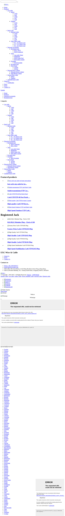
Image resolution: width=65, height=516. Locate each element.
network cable (38, 276)
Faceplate (13, 61)
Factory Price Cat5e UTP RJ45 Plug (20, 229)
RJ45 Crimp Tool (19, 58)
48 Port (16, 69)
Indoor (12, 12)
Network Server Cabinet (17, 72)
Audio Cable (17, 276)
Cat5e (15, 13)
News (5, 84)
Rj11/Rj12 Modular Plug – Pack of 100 (21, 222)
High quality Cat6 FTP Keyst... (18, 204)
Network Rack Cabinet (13, 70)
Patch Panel (14, 66)
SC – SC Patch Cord (19, 46)
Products (6, 9)
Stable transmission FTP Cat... (18, 191)
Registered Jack (15, 49)
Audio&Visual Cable (13, 79)
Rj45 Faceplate (18, 62)
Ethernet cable (46, 276)
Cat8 (15, 19)
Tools (12, 53)
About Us (6, 81)
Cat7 (15, 18)
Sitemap (29, 275)
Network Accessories (13, 47)
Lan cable (10, 10)
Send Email (4, 291)
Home (5, 7)
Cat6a (15, 16)
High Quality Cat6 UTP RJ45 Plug (19, 235)
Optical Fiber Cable (12, 75)
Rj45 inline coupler (19, 59)
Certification (10, 82)
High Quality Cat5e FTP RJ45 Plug (19, 242)
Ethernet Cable (15, 32)
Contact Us (7, 87)
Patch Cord (10, 30)
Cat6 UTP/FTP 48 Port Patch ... (18, 197)
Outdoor (13, 21)
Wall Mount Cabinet (16, 73)
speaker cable (4, 276)
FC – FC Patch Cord (19, 43)
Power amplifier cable (28, 276)
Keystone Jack (15, 64)
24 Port (16, 67)
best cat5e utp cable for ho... (17, 184)
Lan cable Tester (18, 55)
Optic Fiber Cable (15, 41)
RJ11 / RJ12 (17, 50)
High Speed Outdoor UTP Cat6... (19, 210)
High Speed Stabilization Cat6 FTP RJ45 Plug (23, 249)
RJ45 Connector (18, 52)
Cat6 (15, 15)
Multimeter (17, 56)
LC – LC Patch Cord (19, 44)
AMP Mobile (35, 275)
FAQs (5, 85)
